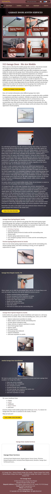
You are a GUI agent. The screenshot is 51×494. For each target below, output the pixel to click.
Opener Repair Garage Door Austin (23, 472)
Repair (27, 5)
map (46, 484)
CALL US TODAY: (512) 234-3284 (14, 89)
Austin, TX (37, 410)
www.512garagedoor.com (25, 489)
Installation (19, 5)
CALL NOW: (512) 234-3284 (12, 417)
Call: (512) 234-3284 (31, 1)
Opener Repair (9, 5)
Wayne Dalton (12, 405)
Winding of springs (13, 229)
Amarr (10, 402)
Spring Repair (36, 5)
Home (2, 5)
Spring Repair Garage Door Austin (12, 474)
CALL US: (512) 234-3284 (11, 211)
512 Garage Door (6, 1)
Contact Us (46, 5)
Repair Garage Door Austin (41, 472)
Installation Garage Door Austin (32, 474)
